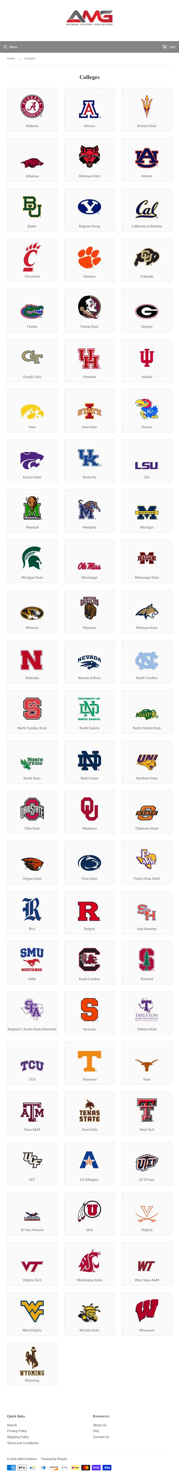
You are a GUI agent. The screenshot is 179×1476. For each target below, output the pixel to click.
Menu (13, 47)
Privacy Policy (17, 1431)
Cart (172, 47)
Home (11, 58)
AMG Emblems (27, 1459)
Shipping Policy (18, 1437)
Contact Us (101, 1437)
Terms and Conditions (22, 1443)
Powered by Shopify (54, 1459)
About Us (99, 1425)
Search (12, 1425)
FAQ (96, 1431)
